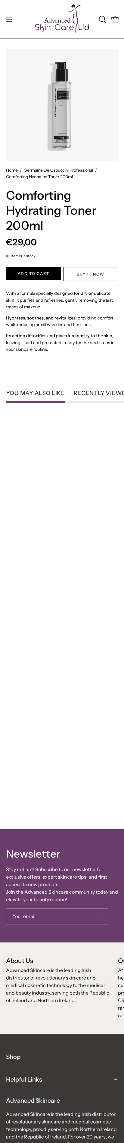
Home (12, 170)
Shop (13, 1056)
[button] (102, 19)
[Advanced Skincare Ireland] (62, 19)
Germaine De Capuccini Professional (58, 170)
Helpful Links (24, 1079)
